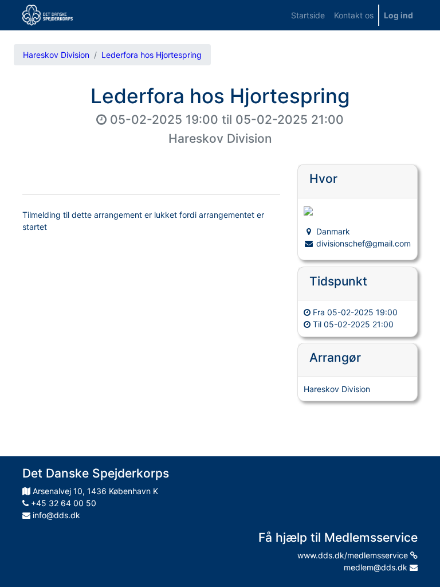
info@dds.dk (55, 515)
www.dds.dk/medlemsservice (353, 555)
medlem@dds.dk (377, 567)
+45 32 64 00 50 (62, 503)
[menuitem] (307, 15)
